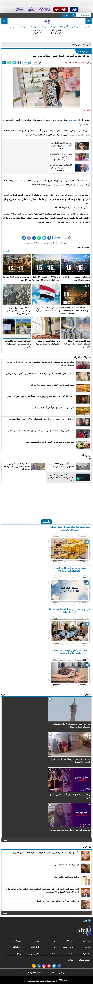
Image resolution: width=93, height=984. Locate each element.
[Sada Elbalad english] (19, 9)
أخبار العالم (35, 947)
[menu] (88, 21)
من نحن (62, 972)
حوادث (53, 27)
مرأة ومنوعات (9, 27)
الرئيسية (87, 27)
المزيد (5, 840)
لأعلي (85, 921)
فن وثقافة (34, 27)
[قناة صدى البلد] (74, 9)
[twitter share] (14, 62)
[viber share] (29, 238)
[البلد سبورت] (60, 9)
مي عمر (72, 120)
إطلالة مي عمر (49, 243)
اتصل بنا (50, 972)
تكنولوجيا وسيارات (32, 954)
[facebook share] (19, 62)
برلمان (19, 954)
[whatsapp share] (9, 62)
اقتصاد (53, 954)
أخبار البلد (64, 27)
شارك (25, 62)
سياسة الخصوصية (35, 972)
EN (66, 15)
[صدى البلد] (46, 21)
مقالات (70, 960)
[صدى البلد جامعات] (44, 9)
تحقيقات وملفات (84, 960)
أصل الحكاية (17, 947)
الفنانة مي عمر (33, 243)
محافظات (69, 954)
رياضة (44, 27)
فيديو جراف (86, 954)
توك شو (22, 27)
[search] (4, 21)
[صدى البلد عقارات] (31, 9)
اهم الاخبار (76, 27)
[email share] (4, 62)
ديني (54, 947)
